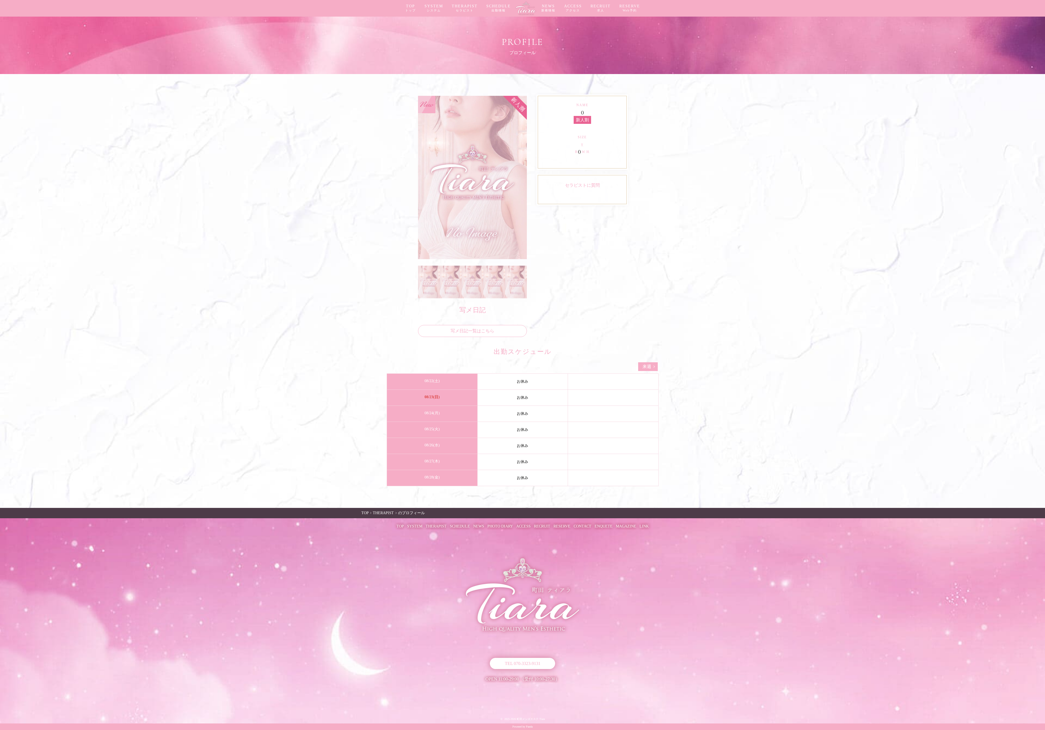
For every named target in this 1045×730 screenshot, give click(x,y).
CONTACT (582, 526)
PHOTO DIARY (500, 526)
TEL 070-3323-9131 (522, 663)
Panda (529, 726)
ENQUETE (604, 526)
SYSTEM (434, 8)
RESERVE (629, 8)
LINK (644, 526)
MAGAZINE (626, 526)
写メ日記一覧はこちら (472, 331)
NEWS (548, 8)
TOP (410, 8)
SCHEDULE (498, 8)
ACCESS (573, 8)
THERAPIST (465, 8)
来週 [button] (647, 366)
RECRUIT (601, 8)
